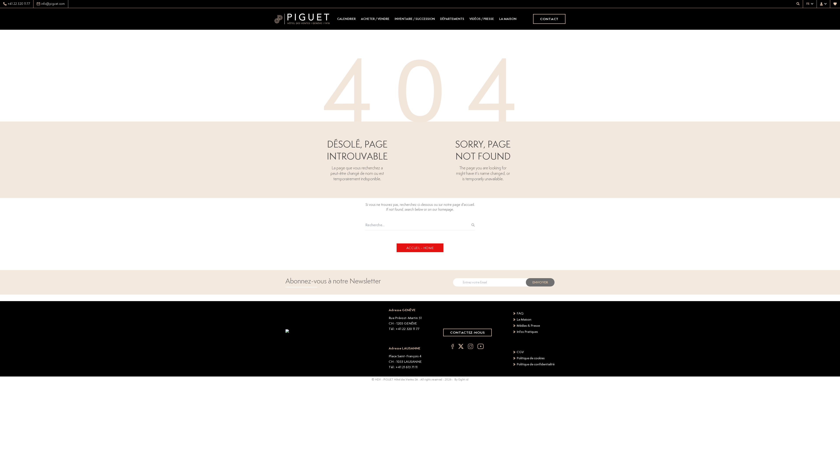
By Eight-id (461, 379)
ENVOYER (540, 282)
